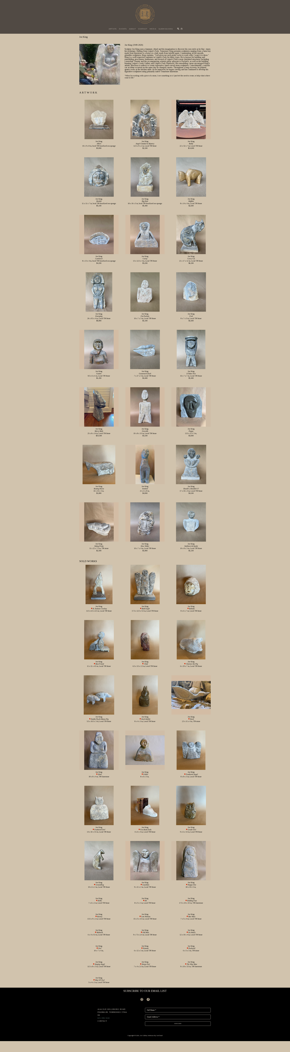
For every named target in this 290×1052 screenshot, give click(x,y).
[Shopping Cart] (181, 29)
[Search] (178, 29)
